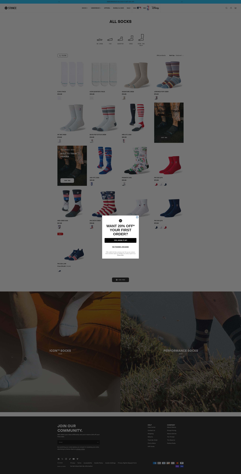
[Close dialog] (137, 217)
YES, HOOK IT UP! (120, 240)
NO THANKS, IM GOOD (120, 247)
